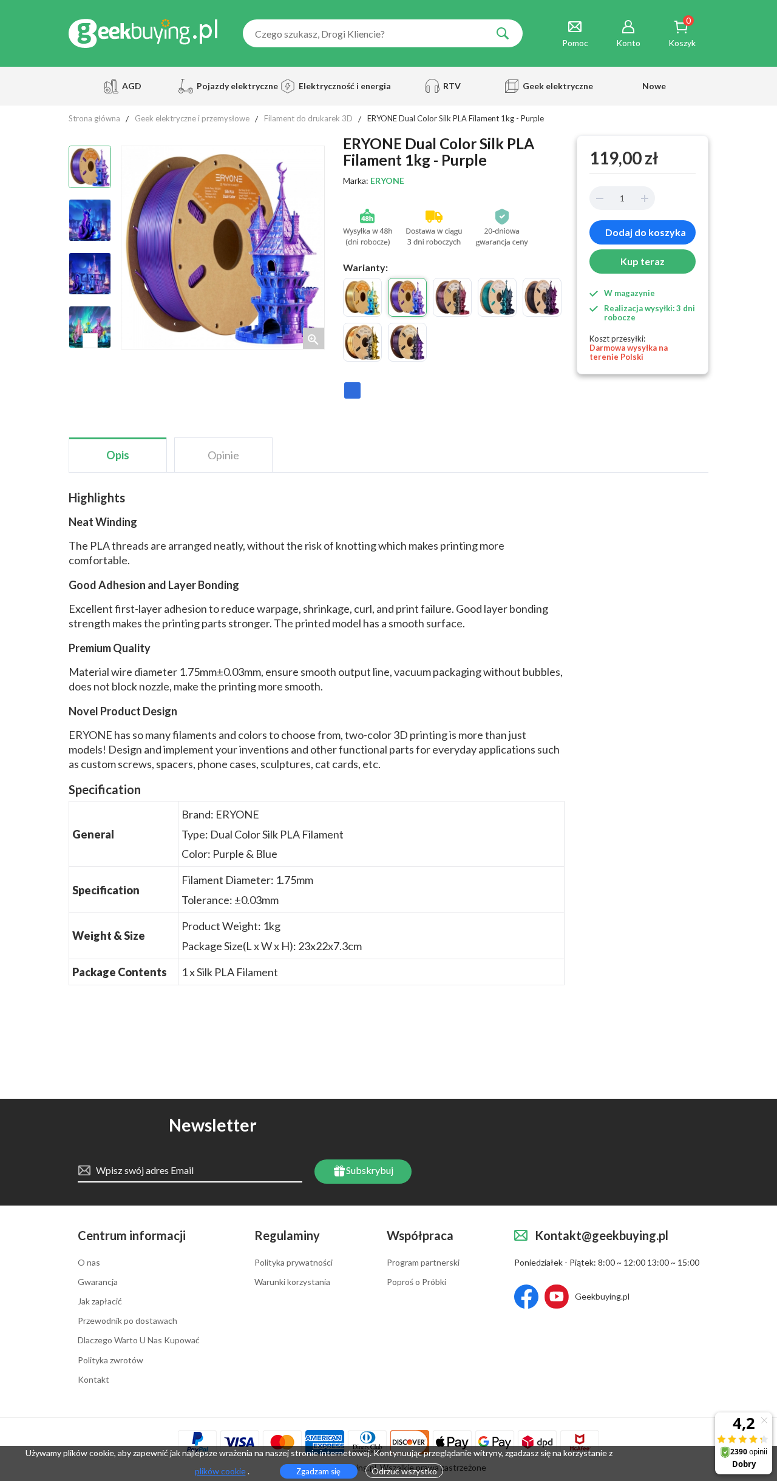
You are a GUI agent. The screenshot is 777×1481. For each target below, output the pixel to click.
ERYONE (387, 180)
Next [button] (90, 340)
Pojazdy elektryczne (236, 86)
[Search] (503, 33)
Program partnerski (423, 1262)
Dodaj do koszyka (645, 232)
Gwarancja (98, 1282)
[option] (90, 167)
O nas (89, 1262)
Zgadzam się (318, 1471)
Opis (117, 455)
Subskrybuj (368, 1170)
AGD (131, 86)
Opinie (223, 455)
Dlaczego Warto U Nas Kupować (139, 1340)
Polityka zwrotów (110, 1360)
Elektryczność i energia (341, 86)
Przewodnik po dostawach (127, 1321)
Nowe (654, 86)
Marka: (373, 181)
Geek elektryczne (558, 86)
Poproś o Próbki (416, 1282)
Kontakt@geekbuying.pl (601, 1235)
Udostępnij (352, 396)
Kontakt (93, 1380)
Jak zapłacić (100, 1301)
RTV (452, 86)
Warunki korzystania (292, 1282)
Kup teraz (642, 261)
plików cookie (220, 1471)
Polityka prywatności (293, 1262)
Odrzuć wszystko (404, 1471)
